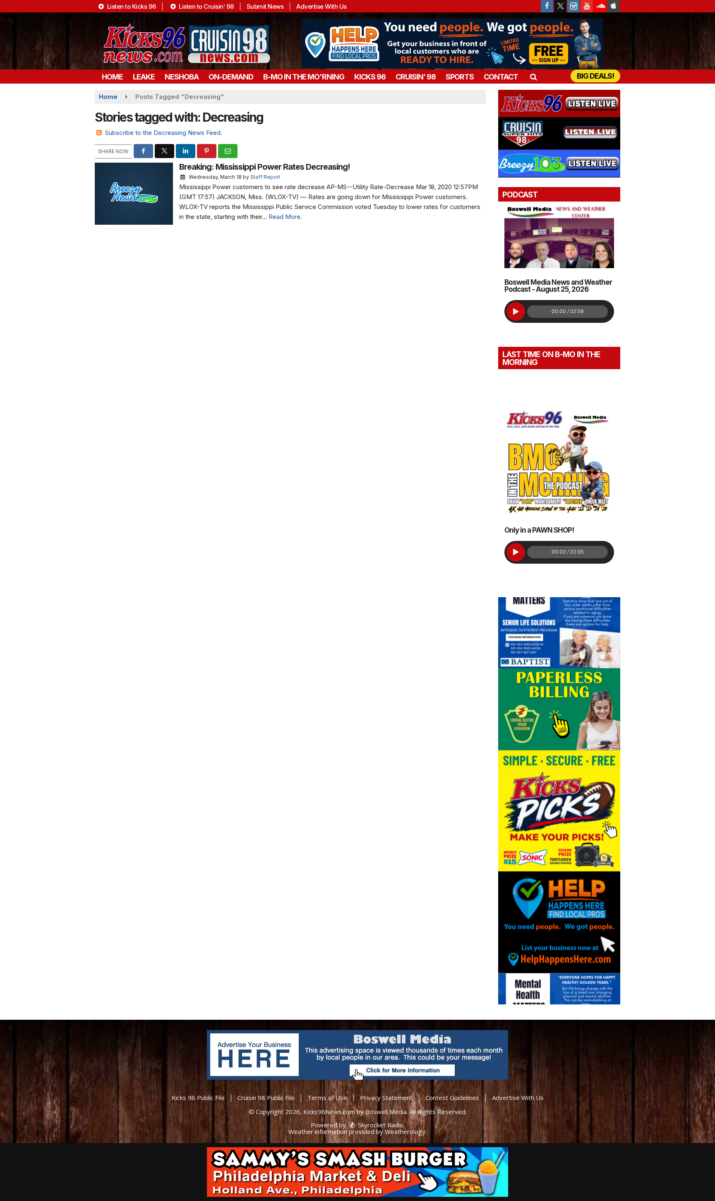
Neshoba (182, 76)
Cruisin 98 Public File (266, 1097)
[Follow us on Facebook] (547, 6)
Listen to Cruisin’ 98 (206, 6)
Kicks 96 (370, 76)
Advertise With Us (321, 6)
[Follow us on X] (560, 6)
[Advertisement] (452, 43)
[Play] (515, 311)
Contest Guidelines (452, 1097)
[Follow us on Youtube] (587, 6)
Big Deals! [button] (595, 76)
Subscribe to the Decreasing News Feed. (163, 133)
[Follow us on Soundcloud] (600, 6)
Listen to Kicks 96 (131, 6)
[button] (533, 76)
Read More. (285, 217)
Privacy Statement (386, 1097)
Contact (501, 76)
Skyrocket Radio (379, 1125)
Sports (460, 76)
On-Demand (231, 76)
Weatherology (405, 1131)
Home (112, 76)
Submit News (265, 6)
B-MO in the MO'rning (303, 76)
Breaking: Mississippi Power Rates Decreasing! (264, 167)
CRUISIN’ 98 (416, 76)
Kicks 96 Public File (198, 1097)
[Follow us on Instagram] (573, 6)
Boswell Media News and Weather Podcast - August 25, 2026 (558, 285)
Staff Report (265, 177)
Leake (144, 76)
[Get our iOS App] (613, 6)
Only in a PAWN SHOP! (539, 530)
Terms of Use (327, 1097)
